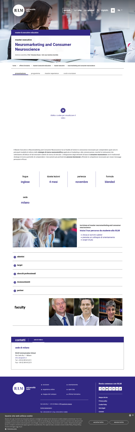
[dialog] (67, 422)
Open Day (71, 389)
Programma (35, 73)
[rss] (117, 388)
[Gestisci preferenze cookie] (63, 110)
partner (20, 290)
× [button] (133, 415)
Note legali (102, 408)
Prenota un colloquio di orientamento (98, 237)
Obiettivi (20, 256)
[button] (45, 429)
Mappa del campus (49, 394)
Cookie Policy (103, 405)
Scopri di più (87, 239)
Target (19, 265)
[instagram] (110, 388)
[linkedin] (113, 388)
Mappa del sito (103, 397)
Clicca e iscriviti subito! (92, 234)
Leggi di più (19, 427)
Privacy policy (103, 401)
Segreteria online (49, 389)
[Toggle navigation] (113, 10)
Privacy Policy (77, 425)
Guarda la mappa (66, 404)
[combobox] (130, 415)
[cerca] (98, 10)
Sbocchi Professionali (26, 273)
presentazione (20, 73)
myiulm (104, 10)
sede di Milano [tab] (38, 340)
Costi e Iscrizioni (70, 73)
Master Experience (52, 73)
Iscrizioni (46, 385)
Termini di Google (10, 427)
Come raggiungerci (46, 408)
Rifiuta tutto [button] (119, 422)
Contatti (101, 412)
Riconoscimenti (23, 282)
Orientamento (73, 385)
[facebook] (100, 388)
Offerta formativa (74, 394)
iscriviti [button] (67, 10)
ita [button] (119, 10)
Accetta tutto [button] (98, 422)
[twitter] (103, 388)
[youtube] (106, 388)
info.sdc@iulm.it (21, 358)
